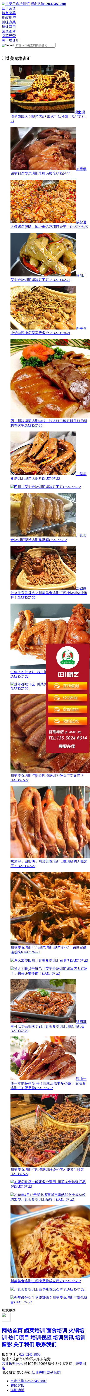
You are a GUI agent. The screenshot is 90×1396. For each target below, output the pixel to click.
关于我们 (24, 1344)
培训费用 (9, 27)
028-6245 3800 (29, 1354)
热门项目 (18, 1337)
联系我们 (46, 1344)
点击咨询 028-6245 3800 (28, 1381)
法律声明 (39, 1373)
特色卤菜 (9, 13)
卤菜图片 (9, 31)
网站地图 (54, 1373)
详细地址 (17, 1390)
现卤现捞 (9, 17)
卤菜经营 (9, 36)
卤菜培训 (34, 1330)
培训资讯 (63, 1337)
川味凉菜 (9, 22)
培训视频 (41, 1337)
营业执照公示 (12, 1363)
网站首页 (12, 1330)
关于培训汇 (10, 40)
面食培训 (56, 1330)
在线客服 (17, 1385)
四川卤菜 (9, 8)
